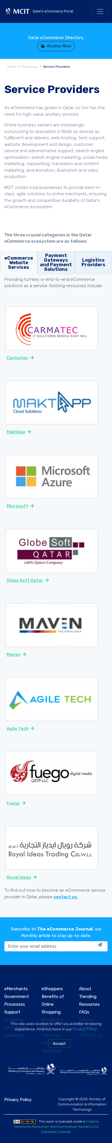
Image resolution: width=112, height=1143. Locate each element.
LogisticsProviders (93, 262)
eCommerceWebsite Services (18, 262)
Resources (30, 67)
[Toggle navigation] (100, 11)
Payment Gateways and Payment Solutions (56, 262)
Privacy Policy (84, 1029)
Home (12, 67)
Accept (59, 1043)
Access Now (59, 46)
